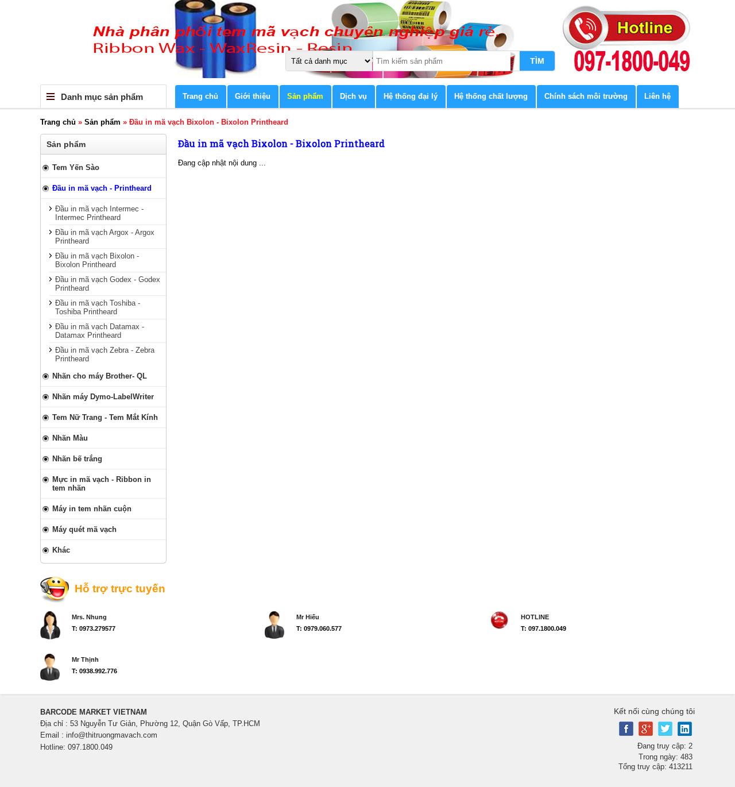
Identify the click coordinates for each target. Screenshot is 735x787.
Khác (61, 550)
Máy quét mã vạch (84, 529)
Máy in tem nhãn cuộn (91, 508)
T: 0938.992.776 (94, 671)
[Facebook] (626, 733)
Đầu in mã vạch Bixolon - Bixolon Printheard (97, 260)
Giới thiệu (252, 96)
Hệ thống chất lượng (491, 96)
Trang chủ (200, 96)
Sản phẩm (305, 96)
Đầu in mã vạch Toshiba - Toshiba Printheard (97, 307)
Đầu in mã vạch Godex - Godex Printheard (107, 283)
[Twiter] (665, 733)
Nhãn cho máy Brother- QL (99, 376)
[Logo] (367, 42)
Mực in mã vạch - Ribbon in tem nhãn (101, 483)
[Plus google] (646, 733)
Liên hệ (657, 96)
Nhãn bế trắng (77, 458)
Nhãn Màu (70, 438)
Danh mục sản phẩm (102, 97)
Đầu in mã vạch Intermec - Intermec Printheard (99, 213)
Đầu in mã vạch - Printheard (102, 188)
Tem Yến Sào (75, 167)
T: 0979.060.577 (319, 628)
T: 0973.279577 (93, 628)
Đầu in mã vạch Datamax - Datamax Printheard (99, 331)
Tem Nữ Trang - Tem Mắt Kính (105, 417)
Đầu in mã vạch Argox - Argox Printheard (104, 236)
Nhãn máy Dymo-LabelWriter (103, 396)
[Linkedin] (685, 733)
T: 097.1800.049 (543, 628)
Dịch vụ (353, 96)
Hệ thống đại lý (411, 96)
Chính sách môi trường (586, 96)
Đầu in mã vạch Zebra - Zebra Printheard (104, 354)
